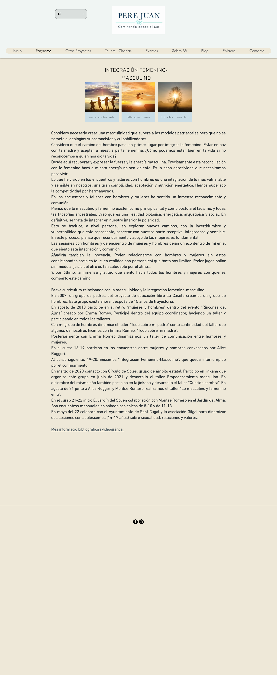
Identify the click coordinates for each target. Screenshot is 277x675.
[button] (102, 102)
